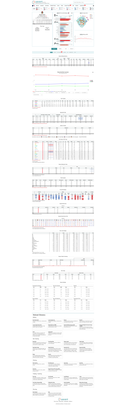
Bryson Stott (42, 14)
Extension (34, 368)
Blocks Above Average (83, 382)
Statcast (54, 48)
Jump (80, 376)
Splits (66, 48)
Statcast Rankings (63, 282)
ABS (73, 5)
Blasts (34, 354)
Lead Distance (66, 376)
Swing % (33, 249)
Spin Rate (81, 362)
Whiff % (33, 246)
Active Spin (66, 362)
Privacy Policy (61, 401)
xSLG (32, 236)
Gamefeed (42, 5)
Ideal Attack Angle (36, 347)
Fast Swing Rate (51, 341)
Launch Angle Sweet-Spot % (35, 241)
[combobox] (84, 2)
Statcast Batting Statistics (63, 56)
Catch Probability (67, 382)
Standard (60, 48)
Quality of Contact (63, 125)
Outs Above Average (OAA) (37, 382)
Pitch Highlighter (37, 28)
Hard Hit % (33, 239)
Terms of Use (56, 401)
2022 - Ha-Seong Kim (75, 136)
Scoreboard (47, 5)
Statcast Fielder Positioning (63, 256)
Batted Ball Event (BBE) (52, 324)
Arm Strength (50, 376)
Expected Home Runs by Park (63, 216)
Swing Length (66, 341)
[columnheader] (33, 59)
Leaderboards (82, 5)
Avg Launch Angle (34, 243)
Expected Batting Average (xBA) (69, 324)
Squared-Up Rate (82, 347)
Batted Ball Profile (63, 112)
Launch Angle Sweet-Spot (37, 324)
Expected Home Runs (63, 203)
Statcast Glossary (39, 315)
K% (32, 250)
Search (58, 5)
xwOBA (33, 238)
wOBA (33, 237)
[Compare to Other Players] (68, 12)
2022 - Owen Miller (67, 136)
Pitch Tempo (63, 270)
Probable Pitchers (53, 5)
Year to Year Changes (63, 230)
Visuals (62, 5)
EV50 (34, 331)
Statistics (76, 5)
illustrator (37, 5)
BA (32, 234)
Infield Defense (37, 29)
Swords (49, 354)
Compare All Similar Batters (83, 136)
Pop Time (34, 376)
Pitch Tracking (63, 98)
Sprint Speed (35, 392)
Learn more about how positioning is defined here (38, 266)
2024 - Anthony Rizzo (53, 136)
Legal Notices (66, 401)
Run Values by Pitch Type (63, 139)
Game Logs (71, 48)
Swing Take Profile (47, 29)
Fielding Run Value (51, 382)
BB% (32, 251)
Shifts (47, 28)
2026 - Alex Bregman (45, 136)
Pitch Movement (51, 362)
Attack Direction (51, 347)
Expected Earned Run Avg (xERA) (54, 368)
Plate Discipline (63, 177)
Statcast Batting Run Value (63, 164)
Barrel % (33, 242)
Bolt (49, 392)
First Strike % (33, 247)
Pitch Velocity (35, 362)
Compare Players (67, 5)
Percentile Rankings (63, 189)
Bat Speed (34, 341)
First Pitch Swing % (34, 248)
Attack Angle (81, 341)
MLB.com (70, 401)
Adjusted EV (50, 331)
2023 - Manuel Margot (61, 136)
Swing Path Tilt (66, 347)
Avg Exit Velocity (34, 240)
